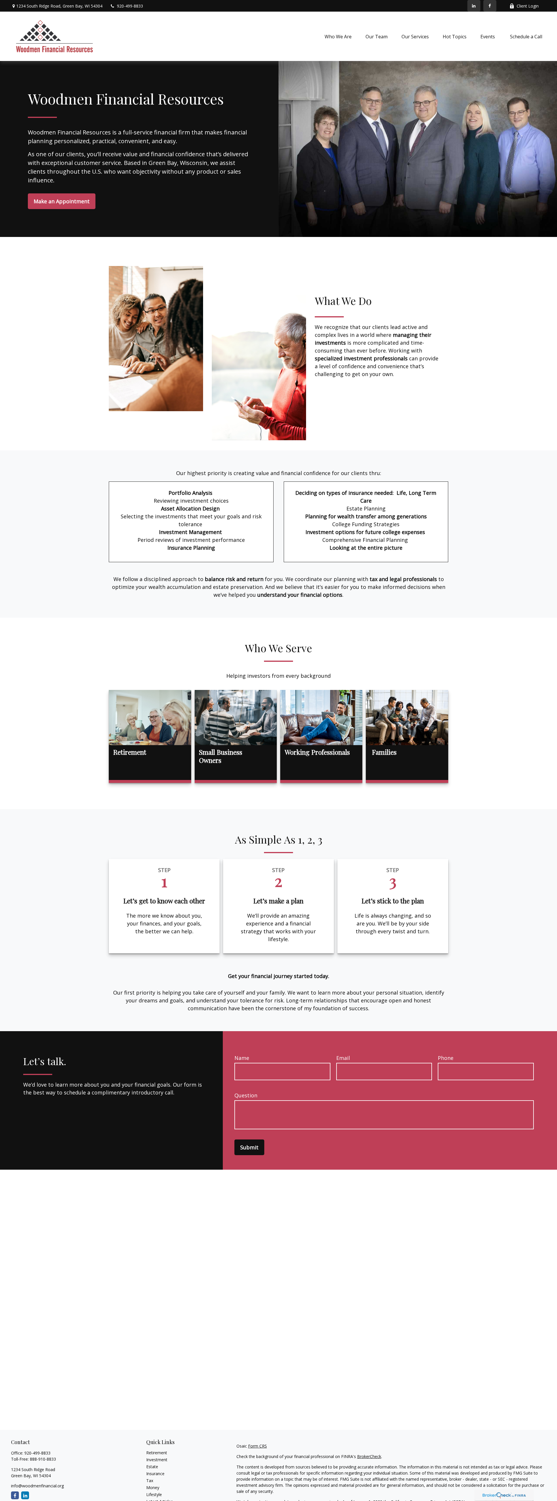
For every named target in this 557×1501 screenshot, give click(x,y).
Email (343, 1057)
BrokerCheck (369, 1456)
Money (152, 1487)
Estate (152, 1466)
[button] (338, 36)
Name (241, 1057)
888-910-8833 (43, 1459)
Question (245, 1095)
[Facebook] (489, 6)
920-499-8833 (130, 6)
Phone (445, 1057)
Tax (149, 1480)
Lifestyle (154, 1494)
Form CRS (257, 1446)
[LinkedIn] (473, 6)
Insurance (155, 1473)
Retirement (156, 1452)
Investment (156, 1459)
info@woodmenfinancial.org (37, 1486)
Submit (249, 1147)
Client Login (528, 6)
